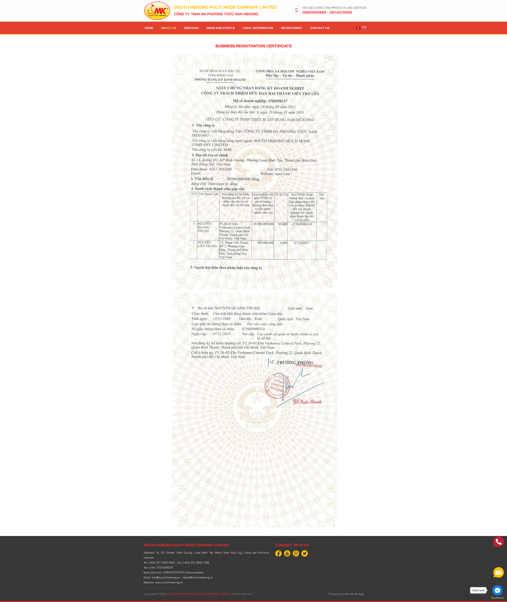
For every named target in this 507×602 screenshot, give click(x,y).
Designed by (345, 594)
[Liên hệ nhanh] (498, 542)
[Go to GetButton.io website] (497, 598)
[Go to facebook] (497, 590)
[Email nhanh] (498, 572)
